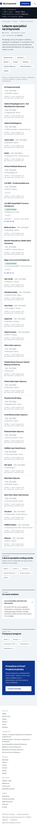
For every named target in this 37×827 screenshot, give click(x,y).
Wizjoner (7, 538)
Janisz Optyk (9, 140)
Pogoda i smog (6, 781)
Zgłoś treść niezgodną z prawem (11, 822)
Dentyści (17, 639)
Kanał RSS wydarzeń (8, 789)
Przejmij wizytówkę (14, 689)
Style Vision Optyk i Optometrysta (16, 495)
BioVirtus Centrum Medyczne (11, 752)
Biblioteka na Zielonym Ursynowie (12, 750)
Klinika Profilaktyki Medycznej (15, 166)
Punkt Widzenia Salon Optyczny (16, 415)
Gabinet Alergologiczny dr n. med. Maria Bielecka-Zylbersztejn (16, 105)
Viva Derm (8, 512)
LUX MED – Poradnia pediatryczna (16, 183)
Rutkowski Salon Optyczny (14, 431)
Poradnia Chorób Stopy (12, 398)
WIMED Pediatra (10, 525)
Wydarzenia (5, 783)
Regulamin (5, 820)
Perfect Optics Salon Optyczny (15, 381)
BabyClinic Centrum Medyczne (11, 747)
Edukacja (5, 727)
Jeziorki (4, 768)
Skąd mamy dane (7, 802)
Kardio (6, 153)
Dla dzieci (21, 57)
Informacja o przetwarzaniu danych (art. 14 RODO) (16, 817)
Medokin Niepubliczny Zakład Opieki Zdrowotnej (17, 242)
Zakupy (4, 719)
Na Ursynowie (8, 4)
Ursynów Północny (10, 66)
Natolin (6, 62)
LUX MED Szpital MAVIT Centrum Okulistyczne (16, 204)
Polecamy (5, 804)
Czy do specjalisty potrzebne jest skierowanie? (15, 602)
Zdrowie (15, 21)
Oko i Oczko (8, 279)
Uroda (4, 724)
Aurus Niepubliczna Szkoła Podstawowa (14, 744)
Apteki (7, 639)
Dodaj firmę (25, 3)
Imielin (16, 62)
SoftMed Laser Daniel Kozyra (14, 448)
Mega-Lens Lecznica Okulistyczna (17, 260)
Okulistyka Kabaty (10, 292)
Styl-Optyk (8, 465)
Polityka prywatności (23, 814)
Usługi (4, 714)
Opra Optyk (8, 306)
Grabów (4, 762)
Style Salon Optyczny (12, 478)
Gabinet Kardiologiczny (12, 123)
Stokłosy (26, 62)
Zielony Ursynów (26, 66)
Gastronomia (6, 716)
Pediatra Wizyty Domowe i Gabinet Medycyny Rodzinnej (17, 363)
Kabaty (6, 71)
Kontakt (4, 807)
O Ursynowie (6, 786)
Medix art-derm (9, 227)
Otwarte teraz (9, 57)
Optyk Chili (8, 319)
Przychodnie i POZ (10, 644)
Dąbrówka (5, 760)
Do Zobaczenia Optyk (12, 87)
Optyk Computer (10, 332)
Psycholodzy (25, 644)
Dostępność (13, 820)
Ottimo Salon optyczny (12, 345)
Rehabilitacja (9, 648)
